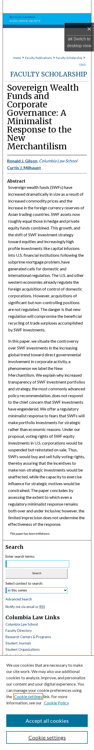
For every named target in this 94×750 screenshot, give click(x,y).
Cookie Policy (56, 702)
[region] (47, 702)
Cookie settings (28, 696)
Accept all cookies (47, 721)
